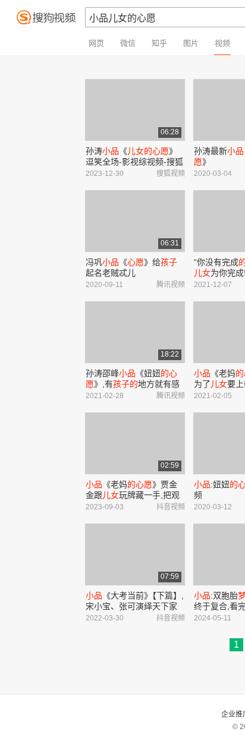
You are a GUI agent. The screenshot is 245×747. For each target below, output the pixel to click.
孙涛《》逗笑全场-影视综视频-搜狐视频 (134, 161)
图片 (191, 43)
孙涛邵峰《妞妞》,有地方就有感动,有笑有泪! (133, 383)
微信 (128, 43)
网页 (96, 43)
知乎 (159, 43)
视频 (222, 43)
